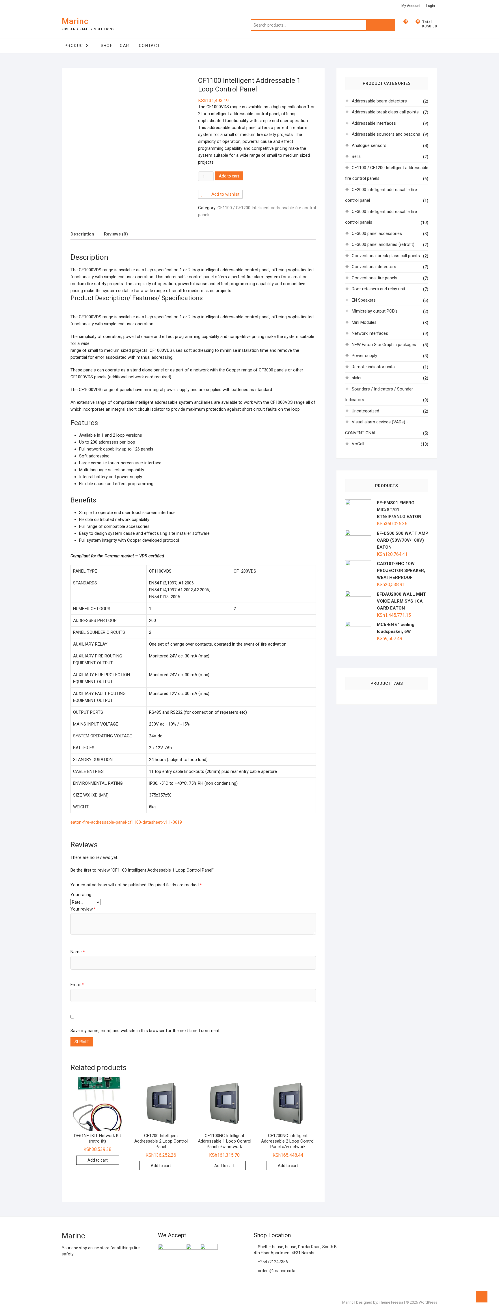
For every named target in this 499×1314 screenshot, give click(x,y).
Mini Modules (364, 322)
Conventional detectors (374, 266)
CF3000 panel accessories (377, 233)
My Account (410, 6)
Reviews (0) (116, 234)
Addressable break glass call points (385, 112)
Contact (149, 45)
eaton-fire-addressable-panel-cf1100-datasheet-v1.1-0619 (126, 822)
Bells (356, 156)
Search (380, 25)
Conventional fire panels (374, 278)
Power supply (364, 355)
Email (77, 984)
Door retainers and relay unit (378, 288)
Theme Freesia (391, 1302)
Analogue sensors (369, 145)
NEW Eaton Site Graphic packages (384, 344)
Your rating (80, 894)
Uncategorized (365, 411)
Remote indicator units (373, 366)
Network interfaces (370, 333)
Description (82, 234)
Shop (107, 45)
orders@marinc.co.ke (277, 1270)
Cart (126, 45)
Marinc (75, 21)
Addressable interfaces (374, 123)
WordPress (428, 1302)
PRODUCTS (77, 45)
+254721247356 (272, 1261)
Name (77, 951)
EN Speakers (364, 300)
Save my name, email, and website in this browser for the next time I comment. (145, 1030)
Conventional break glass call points (386, 255)
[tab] (82, 234)
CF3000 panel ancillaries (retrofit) (383, 244)
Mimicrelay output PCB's (375, 311)
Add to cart (229, 176)
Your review (83, 909)
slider (357, 377)
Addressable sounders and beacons (386, 134)
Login (430, 6)
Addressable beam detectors (379, 101)
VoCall (358, 443)
